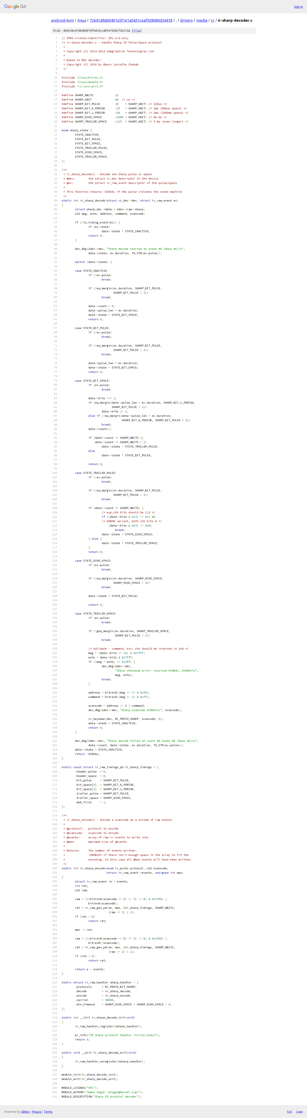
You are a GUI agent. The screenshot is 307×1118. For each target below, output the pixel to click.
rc (212, 20)
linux (81, 20)
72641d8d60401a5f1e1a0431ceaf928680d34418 (131, 20)
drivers (186, 20)
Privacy (36, 1112)
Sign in (298, 7)
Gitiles (25, 1112)
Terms (48, 1112)
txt (289, 1111)
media (201, 20)
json (299, 1111)
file (136, 30)
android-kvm (62, 20)
